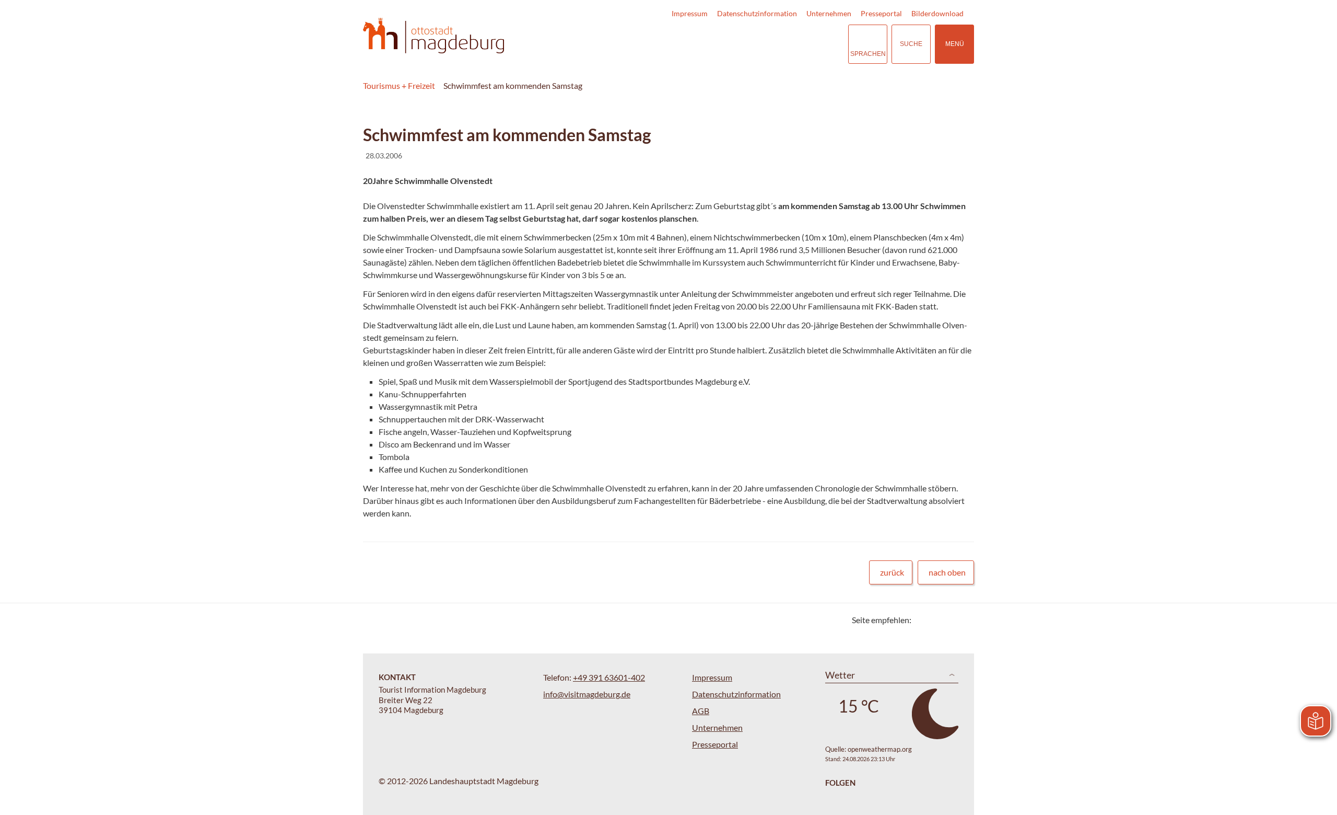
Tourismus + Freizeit (399, 85)
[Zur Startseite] (433, 36)
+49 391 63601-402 (609, 677)
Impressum (690, 13)
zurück (892, 572)
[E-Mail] (949, 620)
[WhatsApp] (962, 620)
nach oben (947, 572)
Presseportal (881, 13)
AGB (700, 711)
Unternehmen (828, 13)
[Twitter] (923, 620)
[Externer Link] (776, 44)
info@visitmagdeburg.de (586, 694)
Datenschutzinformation (757, 13)
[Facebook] (936, 620)
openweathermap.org (880, 749)
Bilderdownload (937, 13)
